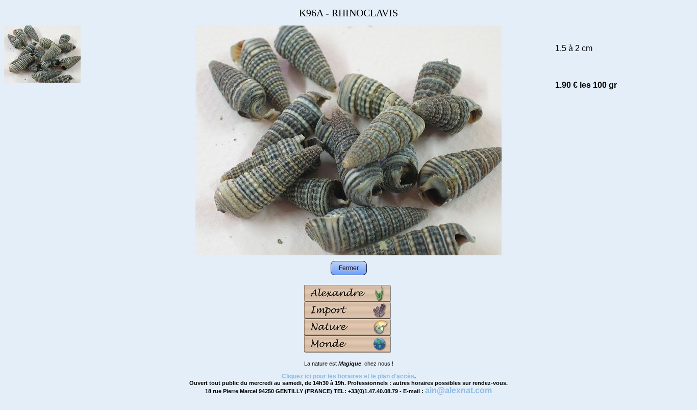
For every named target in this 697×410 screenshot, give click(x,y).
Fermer (349, 268)
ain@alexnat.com (458, 390)
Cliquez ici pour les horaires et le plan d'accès (348, 376)
